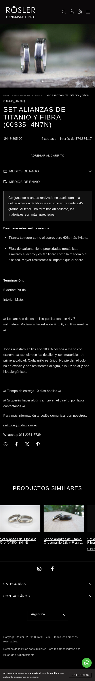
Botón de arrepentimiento (18, 655)
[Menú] (88, 12)
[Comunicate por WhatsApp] (87, 663)
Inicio (6, 95)
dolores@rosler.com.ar (20, 425)
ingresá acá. (73, 649)
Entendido (80, 675)
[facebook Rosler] (52, 569)
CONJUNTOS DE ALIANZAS (27, 95)
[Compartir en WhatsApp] (5, 444)
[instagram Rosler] (40, 569)
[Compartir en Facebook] (16, 444)
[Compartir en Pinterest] (38, 444)
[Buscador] (64, 12)
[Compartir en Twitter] (27, 444)
